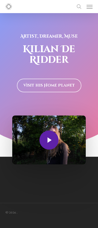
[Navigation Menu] (90, 6)
